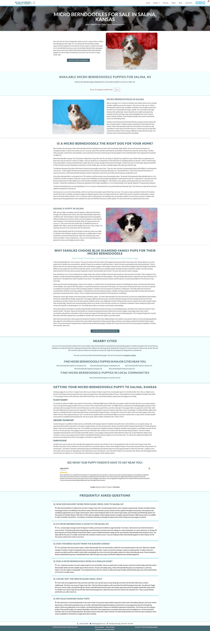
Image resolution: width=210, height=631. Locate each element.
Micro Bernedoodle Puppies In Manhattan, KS (105, 365)
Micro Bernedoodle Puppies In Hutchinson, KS (71, 365)
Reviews (165, 3)
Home (148, 3)
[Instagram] (200, 2)
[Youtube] (203, 2)
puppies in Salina (130, 355)
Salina (109, 24)
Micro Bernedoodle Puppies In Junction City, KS (105, 377)
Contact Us (188, 3)
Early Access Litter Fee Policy (105, 629)
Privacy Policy (99, 627)
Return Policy (110, 627)
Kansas (104, 24)
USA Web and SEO (152, 627)
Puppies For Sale (95, 24)
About (174, 3)
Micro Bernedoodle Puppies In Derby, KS (122, 368)
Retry (116, 89)
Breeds (155, 3)
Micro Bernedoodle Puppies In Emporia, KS (88, 368)
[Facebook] (197, 2)
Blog (180, 3)
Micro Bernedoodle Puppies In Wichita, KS (138, 365)
